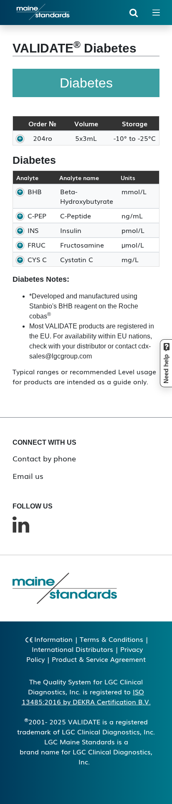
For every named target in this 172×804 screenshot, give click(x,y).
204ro (42, 138)
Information (53, 639)
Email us (28, 475)
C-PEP (37, 215)
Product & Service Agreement (99, 659)
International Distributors (72, 649)
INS (33, 230)
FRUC (37, 245)
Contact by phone (44, 458)
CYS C (37, 259)
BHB (35, 191)
